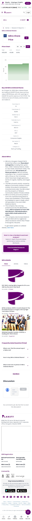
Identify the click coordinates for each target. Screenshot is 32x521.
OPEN (28, 3)
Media (25, 503)
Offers (29, 503)
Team (4, 501)
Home (7, 28)
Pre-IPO (20, 503)
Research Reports (18, 28)
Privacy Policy (6, 504)
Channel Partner (16, 501)
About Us (10, 501)
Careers (10, 503)
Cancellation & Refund (15, 504)
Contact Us (4, 503)
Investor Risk (25, 501)
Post (23, 389)
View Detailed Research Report (16, 249)
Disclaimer (16, 506)
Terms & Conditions (26, 504)
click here (10, 228)
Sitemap (15, 503)
